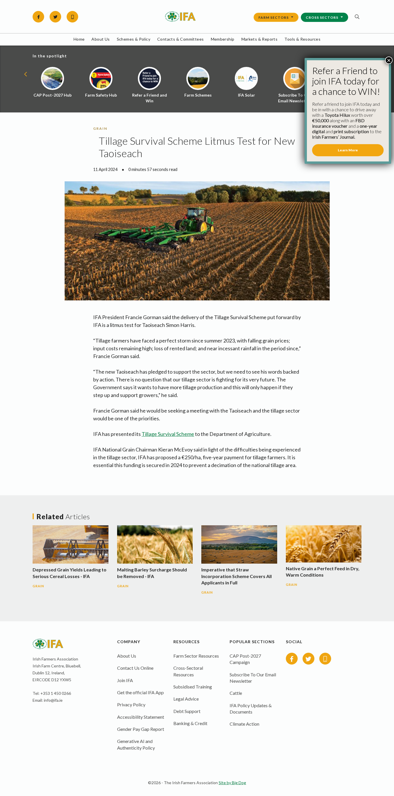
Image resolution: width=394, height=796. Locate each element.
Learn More (348, 150)
